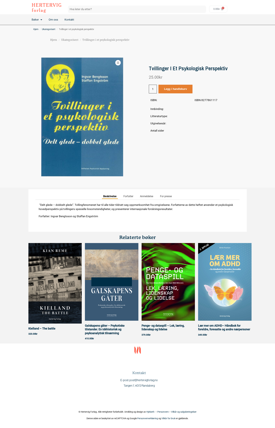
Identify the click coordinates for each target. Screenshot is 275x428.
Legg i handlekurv (175, 88)
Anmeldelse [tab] (146, 196)
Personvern (163, 412)
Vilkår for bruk (168, 418)
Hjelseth (150, 412)
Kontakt (69, 19)
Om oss (53, 19)
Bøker (35, 19)
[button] (118, 62)
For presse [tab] (166, 196)
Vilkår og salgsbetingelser (183, 412)
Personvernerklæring (147, 418)
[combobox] (137, 9)
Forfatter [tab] (128, 196)
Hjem (35, 29)
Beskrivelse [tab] (110, 196)
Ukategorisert (48, 29)
